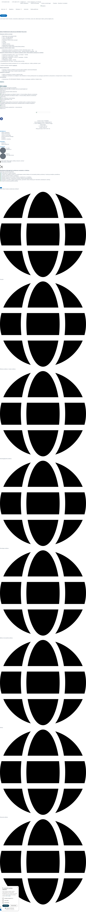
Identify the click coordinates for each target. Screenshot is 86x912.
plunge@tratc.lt (9, 38)
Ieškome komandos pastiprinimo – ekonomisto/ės (11, 107)
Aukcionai (26, 9)
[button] (10, 908)
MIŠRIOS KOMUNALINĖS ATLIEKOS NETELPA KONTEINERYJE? (13, 89)
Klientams (18, 9)
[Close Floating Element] (1, 187)
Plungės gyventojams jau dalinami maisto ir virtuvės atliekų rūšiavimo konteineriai (18, 95)
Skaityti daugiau (8, 895)
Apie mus (3, 9)
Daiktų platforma (34, 9)
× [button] (17, 887)
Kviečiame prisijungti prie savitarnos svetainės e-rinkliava (14, 170)
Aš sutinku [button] (6, 905)
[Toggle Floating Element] (1, 910)
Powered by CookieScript (10, 909)
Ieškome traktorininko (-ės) (6, 99)
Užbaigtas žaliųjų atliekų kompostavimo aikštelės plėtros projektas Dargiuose (17, 103)
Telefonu (8, 154)
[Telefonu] (3, 156)
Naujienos (11, 9)
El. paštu (8, 148)
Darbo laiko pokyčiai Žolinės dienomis (8, 91)
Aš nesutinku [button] (13, 905)
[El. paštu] (3, 150)
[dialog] (10, 898)
